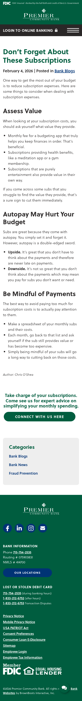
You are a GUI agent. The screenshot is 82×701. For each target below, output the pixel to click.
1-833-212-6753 (13, 603)
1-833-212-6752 (13, 598)
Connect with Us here (39, 416)
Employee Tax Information (22, 657)
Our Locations (27, 573)
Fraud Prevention (23, 473)
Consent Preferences (18, 633)
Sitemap (9, 645)
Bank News (18, 464)
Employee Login (15, 651)
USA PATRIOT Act (15, 628)
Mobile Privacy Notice (19, 622)
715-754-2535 (22, 552)
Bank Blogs (65, 71)
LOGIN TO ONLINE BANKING (28, 30)
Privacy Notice (13, 616)
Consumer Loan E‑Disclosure (24, 639)
